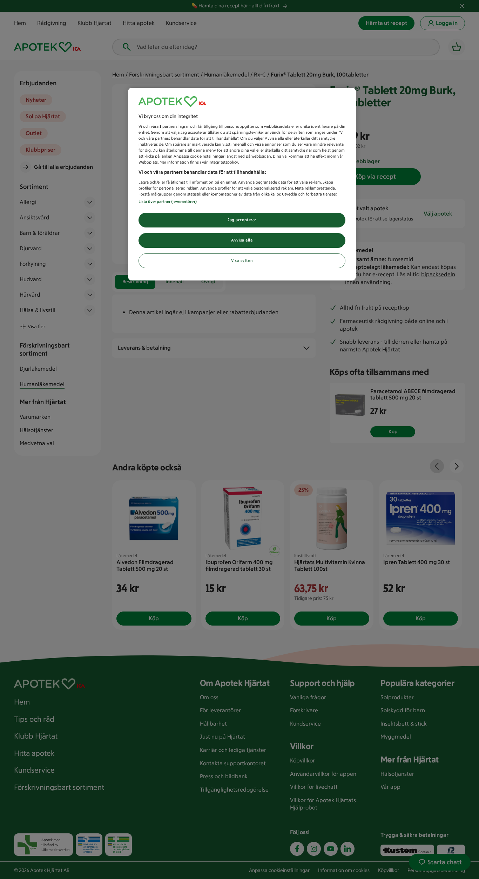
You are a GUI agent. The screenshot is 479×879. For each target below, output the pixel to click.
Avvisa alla (241, 240)
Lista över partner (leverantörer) (168, 201)
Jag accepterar (242, 219)
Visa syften (242, 260)
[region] (242, 184)
